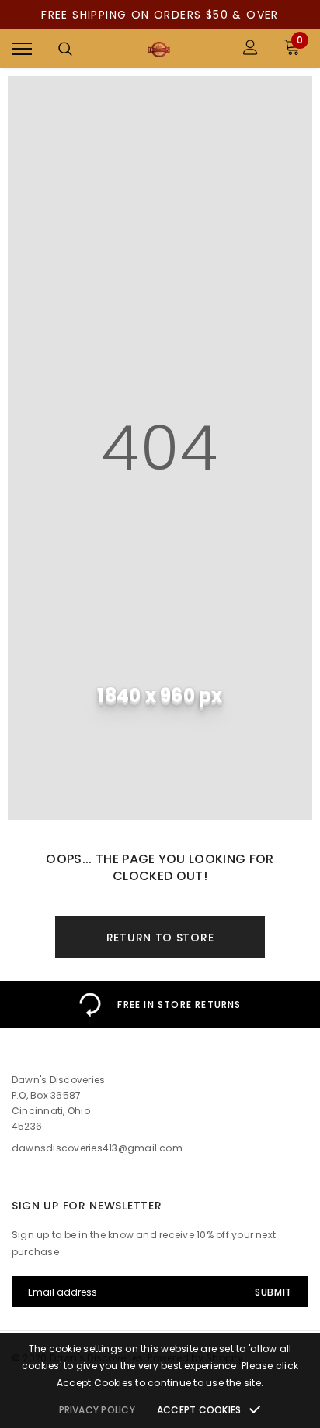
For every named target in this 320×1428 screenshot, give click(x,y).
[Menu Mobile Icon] (22, 49)
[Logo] (158, 49)
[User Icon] (250, 49)
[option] (160, 1004)
